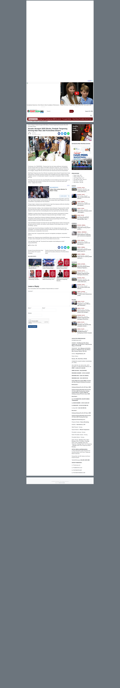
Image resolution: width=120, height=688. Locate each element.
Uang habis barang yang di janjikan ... (83, 228)
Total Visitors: (76, 182)
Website (30, 313)
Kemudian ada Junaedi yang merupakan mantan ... (84, 325)
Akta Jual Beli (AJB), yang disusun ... (83, 198)
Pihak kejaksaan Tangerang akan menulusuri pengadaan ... (84, 236)
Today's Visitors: (77, 176)
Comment (30, 291)
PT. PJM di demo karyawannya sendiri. (84, 295)
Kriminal (83, 201)
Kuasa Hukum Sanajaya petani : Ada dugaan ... (84, 211)
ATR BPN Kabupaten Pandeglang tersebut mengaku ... (84, 333)
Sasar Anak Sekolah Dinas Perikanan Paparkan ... (83, 267)
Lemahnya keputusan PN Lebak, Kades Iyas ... (83, 191)
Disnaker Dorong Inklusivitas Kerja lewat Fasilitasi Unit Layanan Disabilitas (35, 252)
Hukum (83, 187)
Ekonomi (79, 187)
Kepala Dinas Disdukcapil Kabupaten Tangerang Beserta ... (63, 279)
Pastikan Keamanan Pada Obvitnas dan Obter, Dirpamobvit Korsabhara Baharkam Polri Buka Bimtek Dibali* (57, 252)
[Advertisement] (60, 10)
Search (71, 111)
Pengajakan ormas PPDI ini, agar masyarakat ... (83, 304)
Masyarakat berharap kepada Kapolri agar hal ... (84, 250)
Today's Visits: (76, 175)
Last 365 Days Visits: (78, 179)
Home (29, 124)
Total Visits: (76, 180)
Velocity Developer (62, 482)
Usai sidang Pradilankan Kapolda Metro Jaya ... (83, 218)
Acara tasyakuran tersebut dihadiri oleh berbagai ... (83, 311)
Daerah (33, 124)
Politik (82, 215)
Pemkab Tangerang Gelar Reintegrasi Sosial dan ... (83, 274)
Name (29, 308)
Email (43, 308)
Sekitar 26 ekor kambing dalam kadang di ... (84, 257)
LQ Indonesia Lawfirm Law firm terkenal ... (83, 204)
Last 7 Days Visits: (77, 178)
